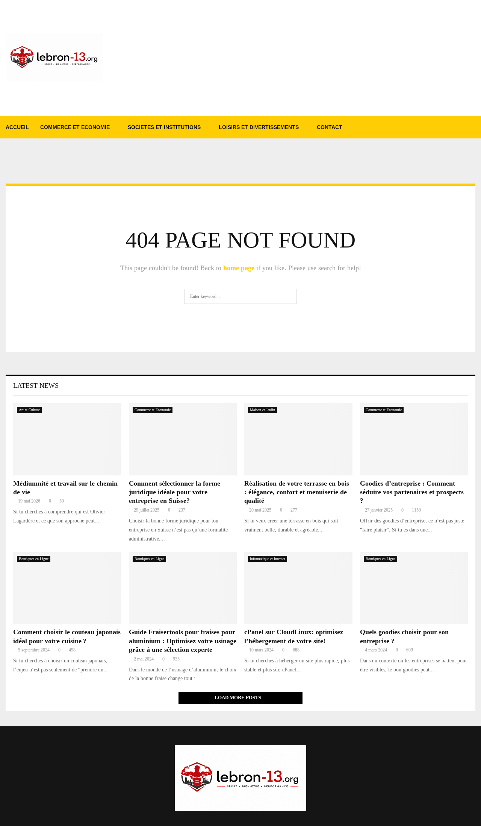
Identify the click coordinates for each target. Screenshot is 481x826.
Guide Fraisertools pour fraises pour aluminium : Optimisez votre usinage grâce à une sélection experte (182, 640)
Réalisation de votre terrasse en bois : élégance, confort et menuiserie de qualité (296, 492)
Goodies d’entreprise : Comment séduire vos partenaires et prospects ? (412, 492)
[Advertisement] (338, 58)
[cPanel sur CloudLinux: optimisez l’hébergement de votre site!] (298, 588)
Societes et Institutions (164, 127)
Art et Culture (29, 410)
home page (238, 268)
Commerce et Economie (75, 127)
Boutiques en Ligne (33, 559)
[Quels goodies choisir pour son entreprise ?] (414, 588)
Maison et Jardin (262, 410)
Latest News (36, 385)
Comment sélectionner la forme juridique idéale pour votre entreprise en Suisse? (174, 492)
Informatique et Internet (267, 559)
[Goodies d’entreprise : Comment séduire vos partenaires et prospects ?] (414, 439)
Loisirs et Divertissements (259, 127)
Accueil (17, 127)
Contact (329, 127)
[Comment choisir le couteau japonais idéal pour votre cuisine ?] (67, 588)
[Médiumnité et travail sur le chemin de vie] (67, 439)
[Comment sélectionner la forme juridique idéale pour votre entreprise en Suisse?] (183, 439)
